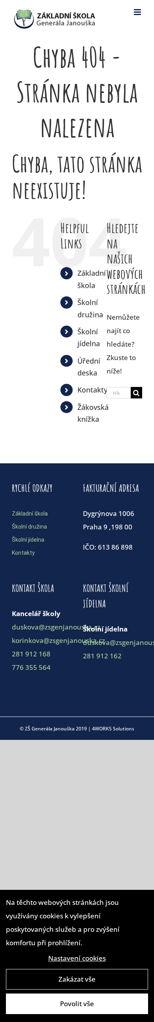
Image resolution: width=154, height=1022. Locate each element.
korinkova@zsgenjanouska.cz (58, 640)
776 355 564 (31, 667)
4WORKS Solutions (113, 728)
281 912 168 (31, 653)
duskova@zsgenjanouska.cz (56, 626)
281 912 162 (102, 655)
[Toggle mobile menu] (138, 12)
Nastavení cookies (77, 958)
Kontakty (92, 389)
